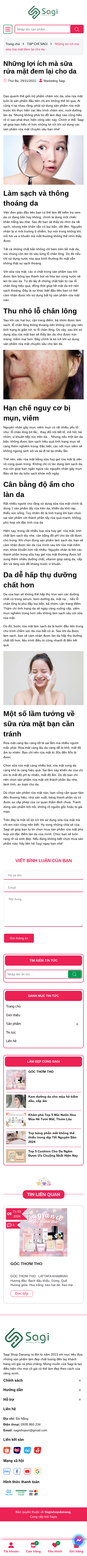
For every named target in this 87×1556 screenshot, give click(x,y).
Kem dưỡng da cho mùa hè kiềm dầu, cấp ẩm (53, 1099)
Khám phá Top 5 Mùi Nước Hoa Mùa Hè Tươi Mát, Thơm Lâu (52, 1117)
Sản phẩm (13, 1023)
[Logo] (43, 12)
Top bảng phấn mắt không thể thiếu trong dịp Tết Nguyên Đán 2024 (52, 1137)
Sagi (39, 843)
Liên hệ (11, 1041)
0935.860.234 (31, 1424)
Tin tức (11, 1032)
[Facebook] (17, 1471)
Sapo (53, 1516)
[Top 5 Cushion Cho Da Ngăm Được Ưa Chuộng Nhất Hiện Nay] (16, 1156)
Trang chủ (13, 1006)
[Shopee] (6, 1450)
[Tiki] (27, 1450)
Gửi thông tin (19, 938)
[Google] (37, 1471)
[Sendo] (37, 1450)
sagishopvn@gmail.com (30, 1430)
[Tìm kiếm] (77, 29)
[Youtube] (27, 1471)
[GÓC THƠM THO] (16, 1079)
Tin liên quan (43, 1194)
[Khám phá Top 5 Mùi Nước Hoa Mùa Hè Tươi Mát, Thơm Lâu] (16, 1119)
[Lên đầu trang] (78, 1529)
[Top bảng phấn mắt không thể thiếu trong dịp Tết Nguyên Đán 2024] (16, 1137)
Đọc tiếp (21, 1293)
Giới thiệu (13, 1015)
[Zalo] (6, 1471)
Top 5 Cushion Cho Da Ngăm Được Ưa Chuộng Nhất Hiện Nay (53, 1153)
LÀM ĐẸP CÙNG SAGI (43, 1061)
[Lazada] (17, 1450)
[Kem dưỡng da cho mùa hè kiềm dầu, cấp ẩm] (16, 1101)
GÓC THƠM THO (41, 1071)
